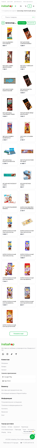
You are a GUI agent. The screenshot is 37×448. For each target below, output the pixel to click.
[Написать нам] (32, 436)
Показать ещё (18, 333)
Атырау (3, 432)
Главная (3, 1)
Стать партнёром (28, 1)
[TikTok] (11, 354)
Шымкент (17, 427)
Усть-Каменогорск (7, 429)
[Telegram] (16, 354)
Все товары (22, 22)
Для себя (10, 1)
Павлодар (18, 429)
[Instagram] (7, 354)
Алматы (3, 427)
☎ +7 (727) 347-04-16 (27, 443)
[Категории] (3, 22)
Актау (9, 432)
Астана (10, 427)
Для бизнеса (18, 1)
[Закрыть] (35, 430)
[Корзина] (25, 6)
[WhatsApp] (3, 354)
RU (21, 6)
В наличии (31, 22)
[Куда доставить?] (15, 6)
